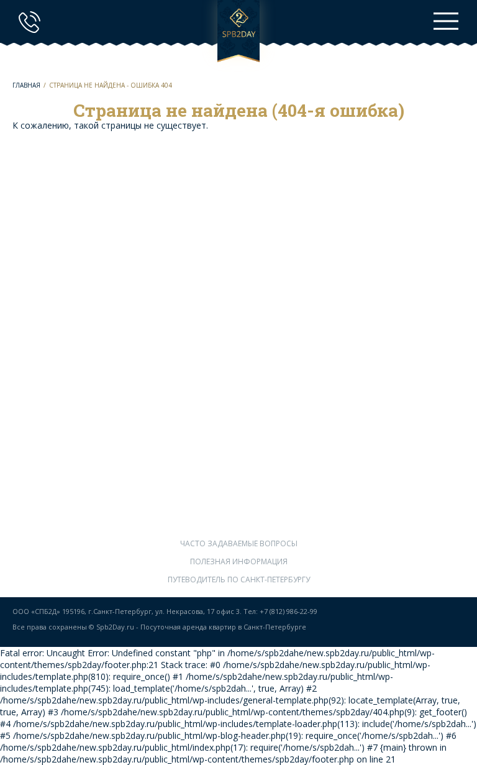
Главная (26, 85)
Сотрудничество (238, 458)
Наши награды (238, 494)
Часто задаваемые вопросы (239, 543)
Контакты (239, 512)
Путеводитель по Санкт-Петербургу (239, 579)
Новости (239, 476)
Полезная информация (239, 561)
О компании (238, 422)
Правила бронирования (239, 440)
